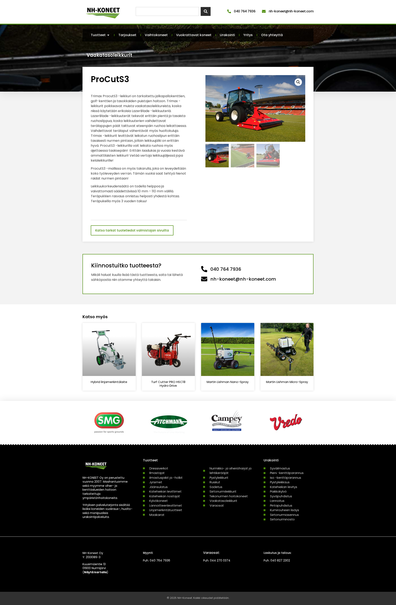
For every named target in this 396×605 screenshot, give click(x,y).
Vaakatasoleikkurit (109, 55)
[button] (298, 82)
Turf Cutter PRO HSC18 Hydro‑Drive (168, 384)
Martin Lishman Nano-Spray (228, 382)
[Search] (206, 11)
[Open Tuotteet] (108, 35)
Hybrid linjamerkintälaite (109, 382)
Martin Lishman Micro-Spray (287, 382)
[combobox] (167, 11)
